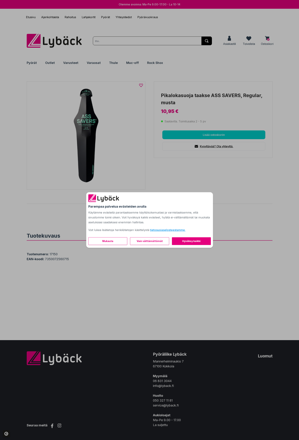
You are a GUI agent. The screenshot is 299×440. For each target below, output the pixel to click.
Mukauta (107, 241)
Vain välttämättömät (150, 241)
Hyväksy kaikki (191, 241)
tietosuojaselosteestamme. (168, 230)
